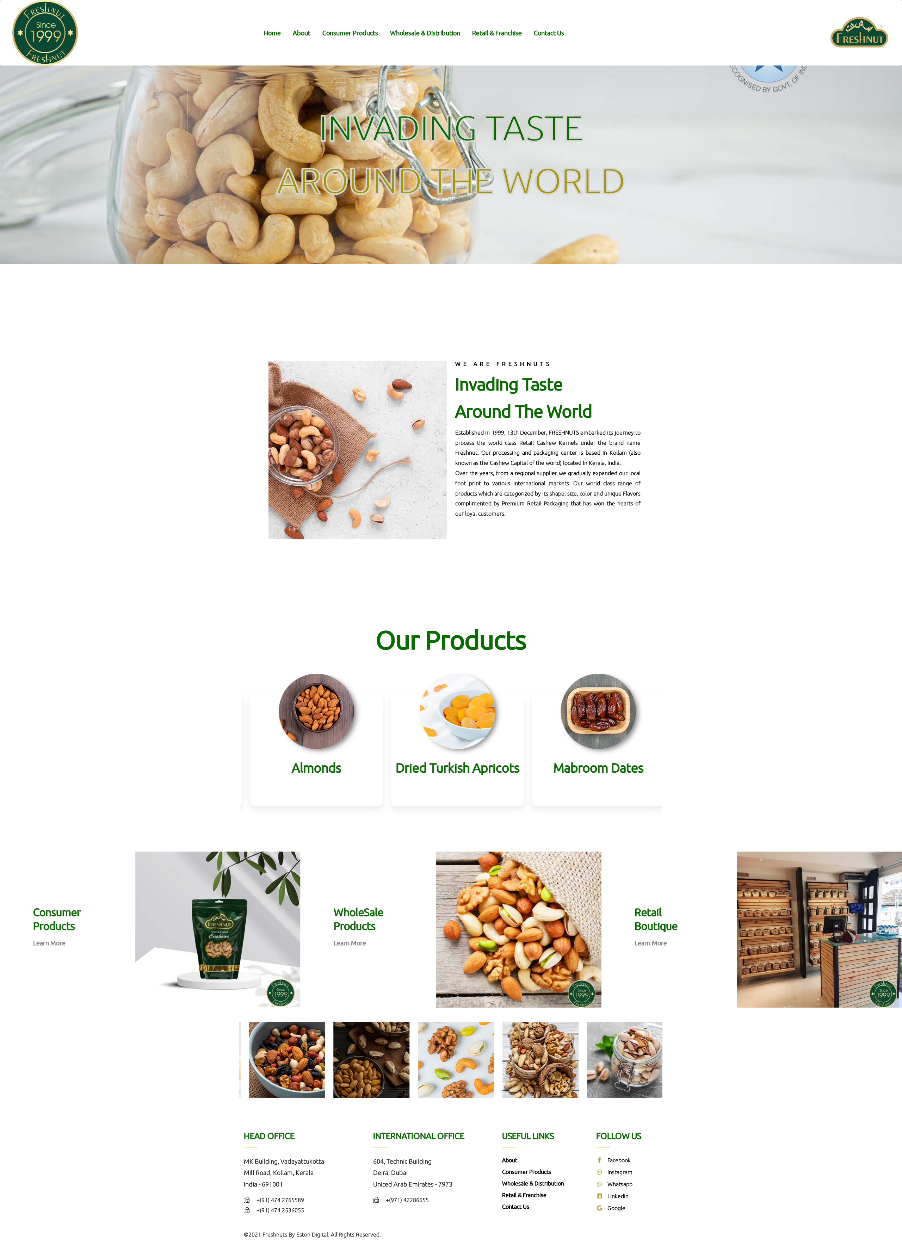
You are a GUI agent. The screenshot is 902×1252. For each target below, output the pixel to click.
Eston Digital (312, 1234)
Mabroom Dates (592, 767)
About (301, 32)
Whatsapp (619, 1184)
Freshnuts (274, 1234)
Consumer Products (350, 32)
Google (615, 1208)
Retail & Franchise (497, 32)
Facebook (618, 1160)
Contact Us (549, 32)
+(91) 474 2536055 (280, 1210)
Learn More (49, 942)
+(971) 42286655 (407, 1200)
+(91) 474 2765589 (280, 1200)
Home (272, 32)
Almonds (310, 767)
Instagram (619, 1172)
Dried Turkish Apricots (451, 767)
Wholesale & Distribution (425, 32)
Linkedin (617, 1196)
